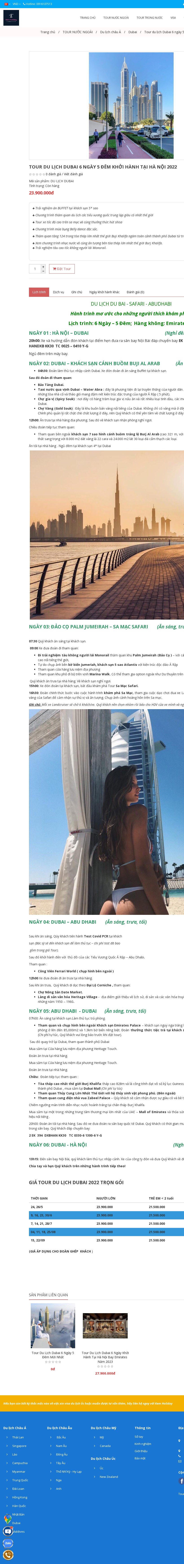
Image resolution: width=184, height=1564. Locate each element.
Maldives (18, 1531)
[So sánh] (62, 1343)
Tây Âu (60, 1463)
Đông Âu (61, 1454)
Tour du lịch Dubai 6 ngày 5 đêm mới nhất (53, 1355)
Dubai (16, 1523)
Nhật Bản (18, 1514)
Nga (58, 1480)
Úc (101, 1468)
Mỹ (101, 1437)
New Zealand (108, 1477)
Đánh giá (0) (135, 292)
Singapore (19, 1446)
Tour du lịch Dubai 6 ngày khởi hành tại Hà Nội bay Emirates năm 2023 (105, 1357)
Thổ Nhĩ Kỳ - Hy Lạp (68, 1471)
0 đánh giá (53, 174)
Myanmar (18, 1471)
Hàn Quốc (19, 1506)
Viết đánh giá (73, 174)
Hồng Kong (19, 1497)
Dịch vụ (58, 292)
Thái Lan (18, 1437)
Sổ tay (139, 1437)
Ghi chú (76, 292)
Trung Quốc (20, 1480)
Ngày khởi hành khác (104, 292)
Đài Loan (18, 1489)
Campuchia (20, 1463)
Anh (58, 1489)
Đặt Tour (63, 268)
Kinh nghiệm (143, 1444)
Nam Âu (61, 1446)
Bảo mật (140, 1458)
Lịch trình (39, 292)
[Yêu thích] (53, 1343)
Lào (14, 1454)
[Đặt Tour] (44, 1343)
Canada (105, 1446)
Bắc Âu (60, 1437)
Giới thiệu (141, 1451)
